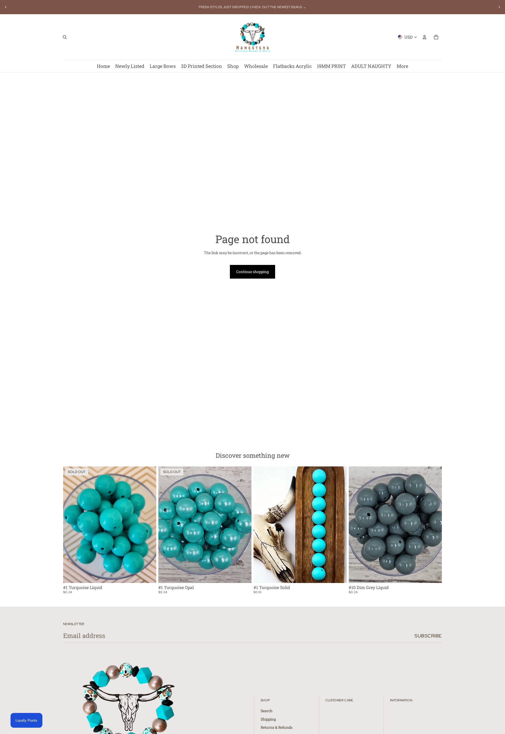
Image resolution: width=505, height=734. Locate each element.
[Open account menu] (424, 37)
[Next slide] (499, 7)
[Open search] (64, 37)
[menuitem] (402, 66)
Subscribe (428, 636)
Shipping (268, 719)
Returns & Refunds (276, 727)
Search (266, 710)
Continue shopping (252, 271)
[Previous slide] (6, 7)
